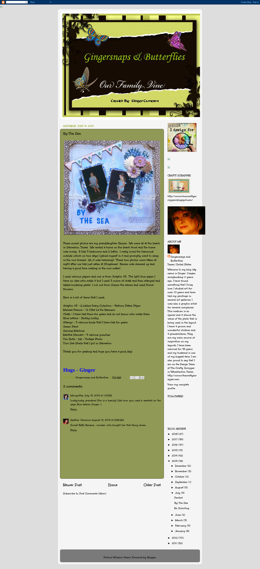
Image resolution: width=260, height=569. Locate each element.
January (180, 531)
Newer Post (72, 485)
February (181, 525)
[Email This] (131, 377)
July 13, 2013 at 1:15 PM (98, 395)
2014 (175, 455)
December (181, 465)
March (179, 520)
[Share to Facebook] (139, 377)
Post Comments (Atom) (92, 493)
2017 (175, 439)
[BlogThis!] (134, 377)
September (182, 482)
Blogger (151, 557)
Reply (73, 409)
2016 (175, 444)
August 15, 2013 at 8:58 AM (108, 420)
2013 (175, 461)
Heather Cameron (80, 420)
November (181, 471)
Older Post (152, 485)
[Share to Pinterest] (142, 377)
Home (112, 485)
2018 (175, 434)
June (178, 514)
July (178, 492)
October (180, 476)
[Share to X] (137, 377)
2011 (175, 543)
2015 (175, 450)
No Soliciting (181, 508)
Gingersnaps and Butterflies (180, 258)
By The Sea (181, 503)
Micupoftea (76, 395)
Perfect (178, 497)
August (179, 487)
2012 (175, 537)
